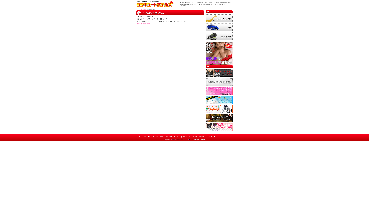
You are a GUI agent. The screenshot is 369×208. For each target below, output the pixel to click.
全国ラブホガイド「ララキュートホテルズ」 (182, 139)
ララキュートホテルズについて (145, 137)
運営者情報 (202, 137)
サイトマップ (211, 137)
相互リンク (177, 137)
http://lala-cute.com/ (143, 24)
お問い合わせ (186, 137)
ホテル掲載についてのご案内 (164, 137)
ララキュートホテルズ (141, 9)
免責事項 (194, 137)
